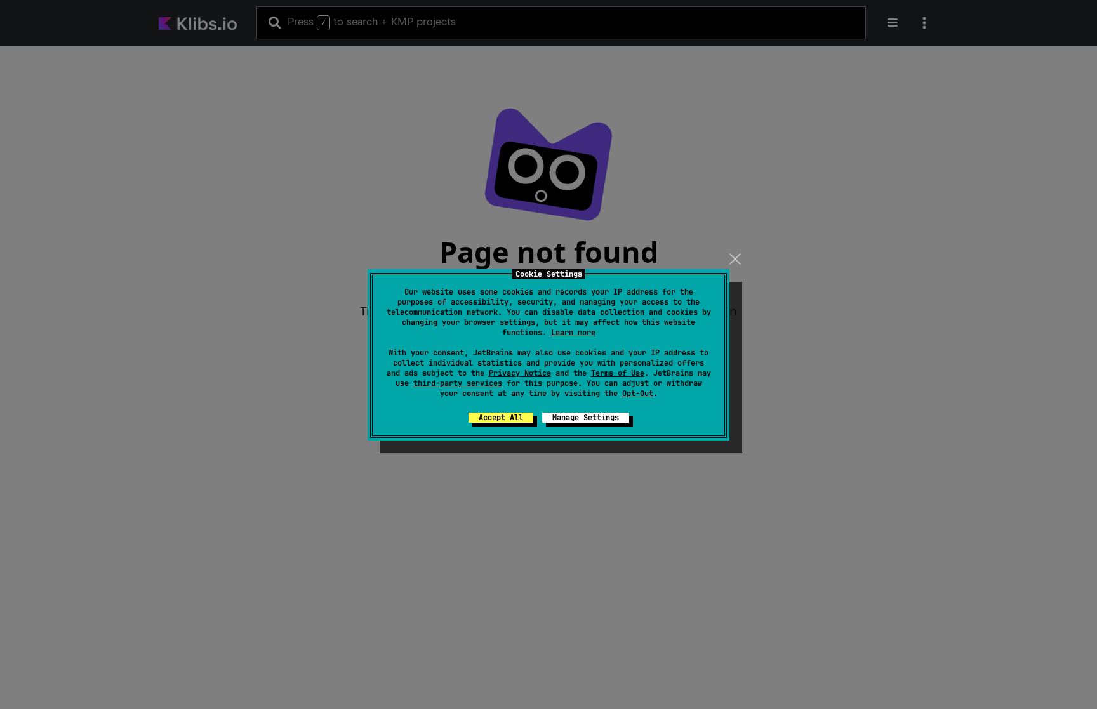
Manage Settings (585, 418)
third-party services (457, 383)
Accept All (501, 418)
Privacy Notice (520, 373)
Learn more (573, 333)
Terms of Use (617, 373)
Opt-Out (637, 393)
